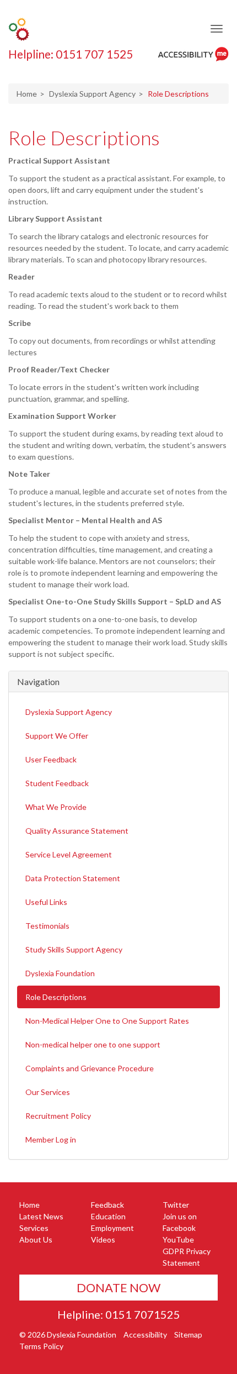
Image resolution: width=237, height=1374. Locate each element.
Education (108, 1216)
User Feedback (51, 759)
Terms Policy (41, 1346)
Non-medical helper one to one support (92, 1044)
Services (34, 1228)
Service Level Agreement (68, 854)
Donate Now (118, 1287)
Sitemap (188, 1334)
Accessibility (145, 1334)
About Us (35, 1239)
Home (27, 93)
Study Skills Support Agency (73, 949)
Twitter (176, 1204)
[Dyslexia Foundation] (18, 29)
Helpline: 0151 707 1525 (70, 54)
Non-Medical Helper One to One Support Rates (107, 1020)
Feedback (107, 1204)
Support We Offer (56, 735)
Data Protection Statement (72, 878)
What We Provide (56, 807)
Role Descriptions (84, 137)
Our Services (47, 1092)
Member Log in (50, 1139)
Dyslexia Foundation (60, 973)
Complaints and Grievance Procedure (89, 1068)
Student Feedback (57, 783)
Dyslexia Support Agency (92, 93)
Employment (112, 1228)
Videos (103, 1239)
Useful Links (46, 902)
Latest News (41, 1216)
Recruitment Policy (58, 1115)
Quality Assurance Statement (76, 830)
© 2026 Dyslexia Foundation (67, 1334)
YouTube (178, 1239)
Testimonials (47, 925)
